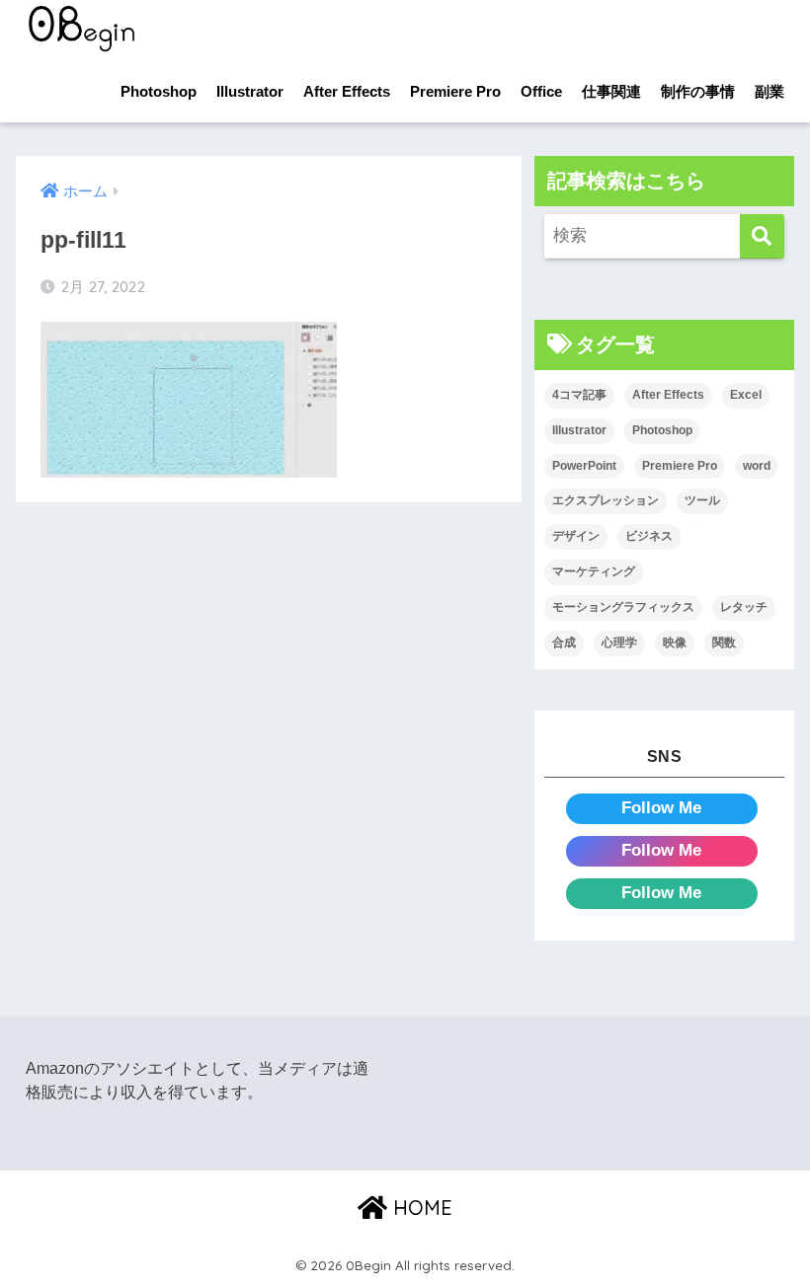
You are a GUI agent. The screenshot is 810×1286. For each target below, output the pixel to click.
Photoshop (159, 91)
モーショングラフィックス (623, 607)
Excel (746, 395)
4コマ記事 (579, 395)
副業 (769, 91)
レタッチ (744, 607)
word (756, 466)
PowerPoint (584, 466)
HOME (419, 1207)
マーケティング (593, 571)
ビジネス (649, 536)
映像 (675, 642)
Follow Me (661, 807)
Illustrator (250, 91)
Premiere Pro (455, 91)
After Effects (346, 91)
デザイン (576, 536)
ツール (702, 500)
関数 (724, 642)
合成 (564, 642)
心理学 (619, 642)
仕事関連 (611, 91)
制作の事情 (698, 91)
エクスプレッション (605, 500)
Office (541, 91)
